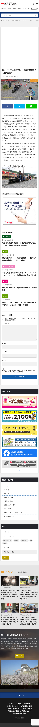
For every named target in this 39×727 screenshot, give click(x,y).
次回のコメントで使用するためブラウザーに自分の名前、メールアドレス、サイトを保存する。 (19, 371)
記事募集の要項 (8, 501)
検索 (5, 557)
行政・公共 (7, 236)
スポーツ (26, 8)
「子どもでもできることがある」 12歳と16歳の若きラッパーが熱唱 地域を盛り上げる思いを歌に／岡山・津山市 (29, 594)
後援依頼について (9, 497)
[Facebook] (7, 106)
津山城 (4, 543)
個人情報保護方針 (9, 516)
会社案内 (6, 490)
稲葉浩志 (16, 540)
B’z (31, 540)
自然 (6, 251)
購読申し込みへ (19, 655)
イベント (34, 8)
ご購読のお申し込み (9, 505)
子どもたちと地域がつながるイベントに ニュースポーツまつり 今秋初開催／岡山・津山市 (19, 274)
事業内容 (6, 493)
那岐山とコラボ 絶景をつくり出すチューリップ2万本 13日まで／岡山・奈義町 (19, 303)
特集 (9, 8)
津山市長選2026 (7, 540)
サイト (4, 360)
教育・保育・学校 (9, 266)
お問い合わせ (7, 508)
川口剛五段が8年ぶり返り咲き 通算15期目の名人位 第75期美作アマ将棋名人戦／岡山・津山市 (10, 621)
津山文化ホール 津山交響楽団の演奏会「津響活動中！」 (19, 289)
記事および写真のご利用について (13, 512)
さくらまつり (24, 540)
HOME (3, 8)
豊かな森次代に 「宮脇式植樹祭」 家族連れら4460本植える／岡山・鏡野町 (19, 259)
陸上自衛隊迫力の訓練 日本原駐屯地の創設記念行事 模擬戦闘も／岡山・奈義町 (19, 244)
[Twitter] (19, 106)
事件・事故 (17, 8)
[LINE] (31, 106)
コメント (5, 323)
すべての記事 (14, 20)
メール (5, 351)
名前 (4, 343)
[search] (36, 15)
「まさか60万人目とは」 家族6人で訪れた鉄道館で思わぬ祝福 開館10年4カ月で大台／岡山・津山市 (29, 621)
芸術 (6, 281)
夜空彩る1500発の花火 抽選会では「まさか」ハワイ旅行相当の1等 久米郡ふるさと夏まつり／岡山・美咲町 (10, 594)
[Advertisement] (19, 37)
